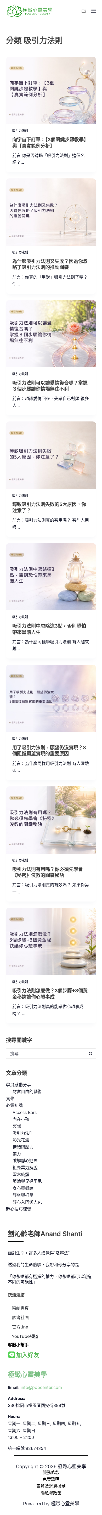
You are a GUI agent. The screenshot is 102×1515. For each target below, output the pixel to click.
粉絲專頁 (20, 1308)
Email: (13, 1387)
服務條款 (51, 1472)
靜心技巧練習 (18, 1209)
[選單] (93, 10)
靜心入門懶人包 (27, 1202)
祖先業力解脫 (25, 1167)
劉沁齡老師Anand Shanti (45, 1234)
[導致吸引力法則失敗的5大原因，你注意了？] (51, 455)
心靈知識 (14, 1105)
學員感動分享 (18, 1084)
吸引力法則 (20, 131)
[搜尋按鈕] (91, 1053)
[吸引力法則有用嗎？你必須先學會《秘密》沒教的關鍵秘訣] (51, 820)
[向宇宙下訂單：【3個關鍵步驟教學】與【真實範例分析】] (51, 90)
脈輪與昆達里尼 (27, 1181)
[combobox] (46, 1053)
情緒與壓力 (23, 1147)
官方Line (20, 1327)
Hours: (14, 1416)
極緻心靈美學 (27, 1374)
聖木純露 (21, 1174)
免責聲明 (51, 1479)
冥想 (17, 1126)
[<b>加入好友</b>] (11, 1355)
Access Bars (25, 1112)
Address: (16, 1398)
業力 (17, 1153)
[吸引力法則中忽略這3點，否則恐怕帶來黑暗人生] (51, 576)
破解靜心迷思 (25, 1160)
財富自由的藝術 (27, 1091)
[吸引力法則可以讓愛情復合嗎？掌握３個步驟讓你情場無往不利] (51, 333)
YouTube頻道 (25, 1336)
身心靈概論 (23, 1188)
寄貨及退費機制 (51, 1486)
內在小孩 (21, 1119)
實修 (10, 1098)
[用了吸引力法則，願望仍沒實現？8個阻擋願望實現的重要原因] (51, 698)
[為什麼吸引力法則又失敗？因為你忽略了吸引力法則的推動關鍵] (51, 212)
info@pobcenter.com (41, 1387)
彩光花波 (21, 1139)
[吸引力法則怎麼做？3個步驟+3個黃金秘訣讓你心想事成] (51, 941)
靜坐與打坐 (23, 1195)
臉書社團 (20, 1318)
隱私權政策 (51, 1493)
